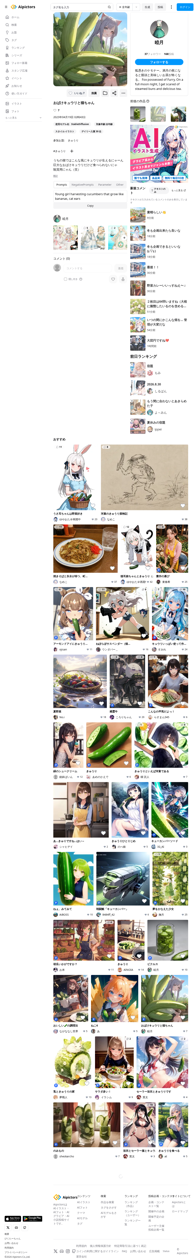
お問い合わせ (11, 1243)
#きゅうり (59, 151)
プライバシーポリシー (16, 1252)
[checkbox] (65, 279)
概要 (7, 1234)
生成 (147, 7)
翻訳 (55, 175)
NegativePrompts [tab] (83, 184)
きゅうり (73, 140)
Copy (90, 205)
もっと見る (177, 190)
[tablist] (90, 185)
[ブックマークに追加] (105, 93)
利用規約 (9, 1247)
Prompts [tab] (61, 184)
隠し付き (73, 279)
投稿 (160, 7)
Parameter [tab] (105, 184)
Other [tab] (120, 184)
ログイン (185, 7)
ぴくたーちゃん (13, 1238)
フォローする (159, 62)
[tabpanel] (90, 199)
